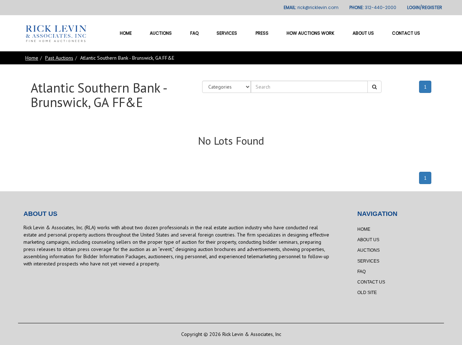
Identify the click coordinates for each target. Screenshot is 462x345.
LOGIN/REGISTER (424, 7)
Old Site (367, 292)
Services (227, 33)
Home (126, 33)
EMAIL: (311, 7)
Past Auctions (59, 58)
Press (262, 33)
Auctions (161, 33)
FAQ (194, 33)
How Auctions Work (310, 33)
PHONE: (372, 7)
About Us (363, 33)
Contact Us (406, 33)
